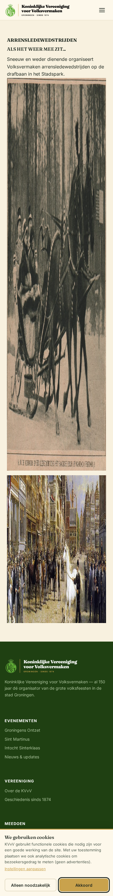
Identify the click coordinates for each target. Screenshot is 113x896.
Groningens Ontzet (22, 730)
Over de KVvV (18, 790)
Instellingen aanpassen (25, 868)
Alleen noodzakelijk (30, 885)
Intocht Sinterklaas (22, 747)
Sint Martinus (17, 739)
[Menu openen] (102, 10)
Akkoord (83, 885)
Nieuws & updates (22, 756)
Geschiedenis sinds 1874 (28, 799)
